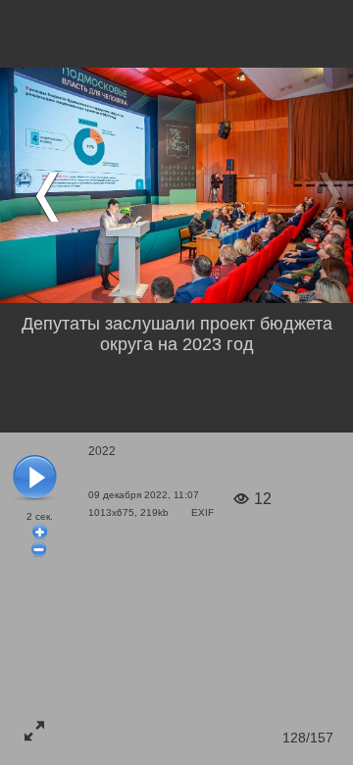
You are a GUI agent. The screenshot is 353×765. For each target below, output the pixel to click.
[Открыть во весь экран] (34, 730)
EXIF (202, 512)
